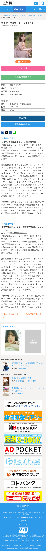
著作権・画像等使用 (23, 506)
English (22, 520)
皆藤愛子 (6, 25)
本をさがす (8, 15)
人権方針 (23, 509)
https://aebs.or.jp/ (23, 542)
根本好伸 (14, 25)
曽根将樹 (19, 381)
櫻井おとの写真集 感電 (21, 378)
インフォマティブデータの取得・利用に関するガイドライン (23, 517)
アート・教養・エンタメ (24, 15)
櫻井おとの (31, 381)
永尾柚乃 (19, 394)
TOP (2, 15)
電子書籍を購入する (23, 124)
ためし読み (23, 61)
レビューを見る (23, 68)
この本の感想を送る (23, 77)
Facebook (10, 132)
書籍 (14, 15)
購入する (23, 118)
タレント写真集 (37, 15)
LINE (14, 132)
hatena (2, 132)
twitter (6, 132)
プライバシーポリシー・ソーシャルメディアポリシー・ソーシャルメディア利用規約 (23, 513)
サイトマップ (23, 524)
